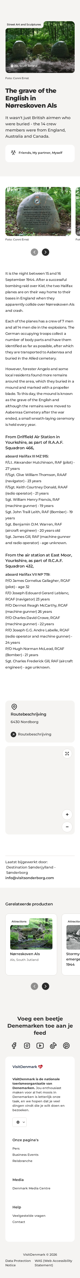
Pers (16, 1148)
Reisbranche (22, 1161)
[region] (40, 790)
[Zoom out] (67, 827)
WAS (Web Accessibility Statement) (53, 1263)
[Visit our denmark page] (14, 1045)
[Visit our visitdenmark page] (40, 1045)
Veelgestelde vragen (29, 1216)
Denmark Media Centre (31, 1188)
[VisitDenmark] (27, 1067)
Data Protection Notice (18, 1263)
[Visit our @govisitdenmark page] (53, 1045)
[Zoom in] (67, 814)
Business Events (25, 1155)
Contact (18, 1222)
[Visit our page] (27, 1045)
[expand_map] (67, 753)
